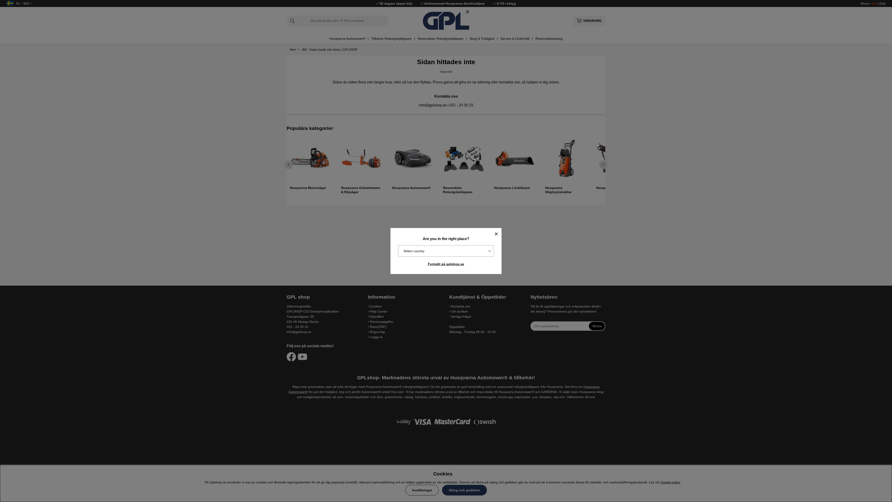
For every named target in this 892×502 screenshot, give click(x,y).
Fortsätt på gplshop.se (446, 264)
